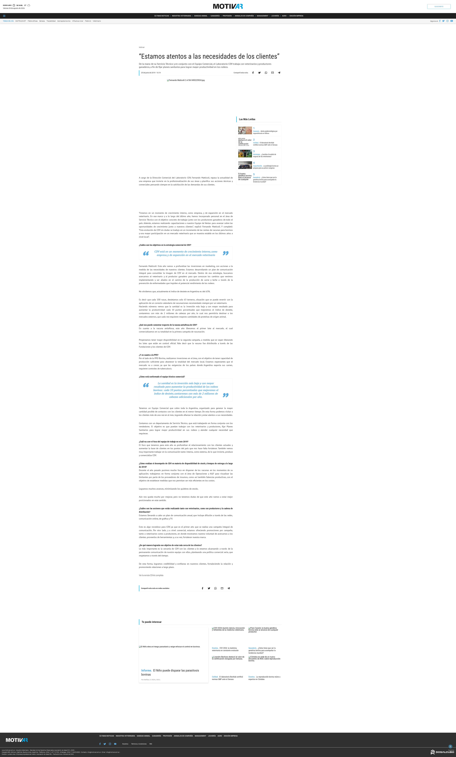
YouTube (115, 744)
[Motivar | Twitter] (443, 21)
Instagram (110, 744)
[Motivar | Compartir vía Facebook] (253, 72)
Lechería (275, 16)
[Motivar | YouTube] (451, 21)
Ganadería (215, 16)
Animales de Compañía (244, 16)
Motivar (142, 47)
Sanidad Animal (201, 16)
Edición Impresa (296, 16)
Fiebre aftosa (33, 21)
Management (262, 16)
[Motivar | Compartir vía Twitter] (259, 72)
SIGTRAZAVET (20, 21)
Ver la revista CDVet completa (151, 575)
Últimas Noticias (161, 16)
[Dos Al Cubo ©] (442, 754)
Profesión (227, 16)
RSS (151, 744)
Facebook (100, 744)
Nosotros (125, 744)
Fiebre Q (88, 21)
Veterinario (97, 21)
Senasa (42, 21)
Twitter (105, 744)
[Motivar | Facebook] (439, 21)
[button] (439, 6)
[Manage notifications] (450, 746)
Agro (284, 16)
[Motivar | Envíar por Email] (272, 72)
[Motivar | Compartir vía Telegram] (279, 72)
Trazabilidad (51, 21)
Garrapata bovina (63, 21)
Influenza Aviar (77, 21)
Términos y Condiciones (139, 744)
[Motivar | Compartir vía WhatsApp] (266, 72)
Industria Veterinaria (181, 16)
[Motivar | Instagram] (447, 21)
